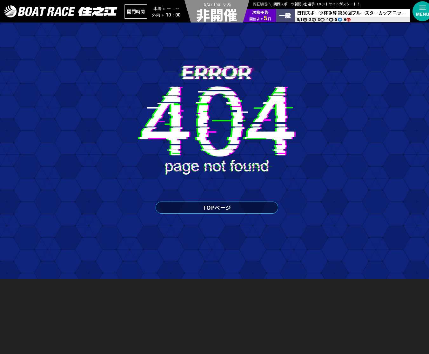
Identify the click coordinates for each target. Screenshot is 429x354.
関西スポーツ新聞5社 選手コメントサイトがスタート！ (316, 3)
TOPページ (217, 207)
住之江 (60, 11)
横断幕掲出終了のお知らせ (294, 14)
